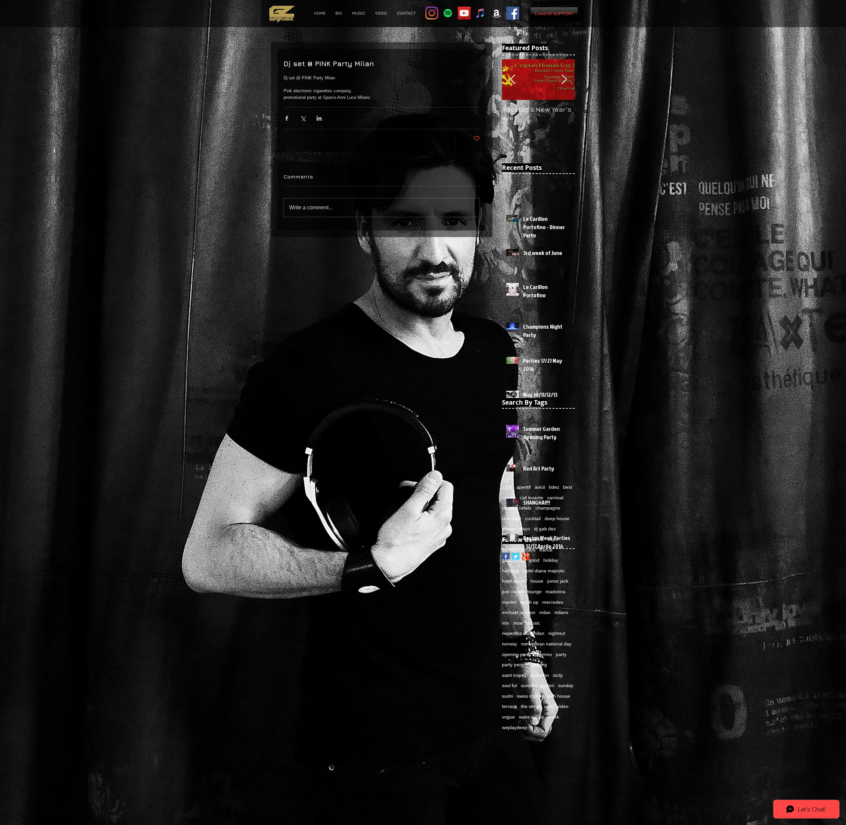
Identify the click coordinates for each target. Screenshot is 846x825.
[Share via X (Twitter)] (303, 118)
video (562, 706)
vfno (548, 706)
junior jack (557, 581)
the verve (530, 706)
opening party (516, 654)
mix (505, 623)
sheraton (539, 675)
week (553, 717)
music (534, 623)
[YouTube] (464, 13)
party (561, 654)
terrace (509, 706)
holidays (510, 570)
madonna (555, 591)
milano (561, 612)
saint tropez (514, 675)
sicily (558, 675)
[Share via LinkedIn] (319, 118)
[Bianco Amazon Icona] (496, 13)
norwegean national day (546, 643)
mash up (529, 602)
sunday (565, 685)
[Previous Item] (513, 79)
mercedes (552, 602)
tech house (558, 696)
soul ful (509, 685)
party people (515, 664)
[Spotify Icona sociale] (448, 13)
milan (545, 612)
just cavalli (512, 591)
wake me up (531, 717)
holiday (550, 560)
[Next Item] (564, 79)
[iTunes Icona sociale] (480, 13)
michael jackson (518, 612)
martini (509, 602)
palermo (543, 654)
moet (518, 623)
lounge (534, 591)
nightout (556, 633)
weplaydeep (514, 727)
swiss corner (530, 696)
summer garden (537, 685)
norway (509, 643)
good (534, 560)
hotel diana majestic (544, 570)
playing (539, 664)
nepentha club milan (523, 633)
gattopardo (513, 560)
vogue (508, 717)
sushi (507, 696)
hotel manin (514, 581)
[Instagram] (431, 13)
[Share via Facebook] (287, 118)
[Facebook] (512, 13)
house (536, 581)
